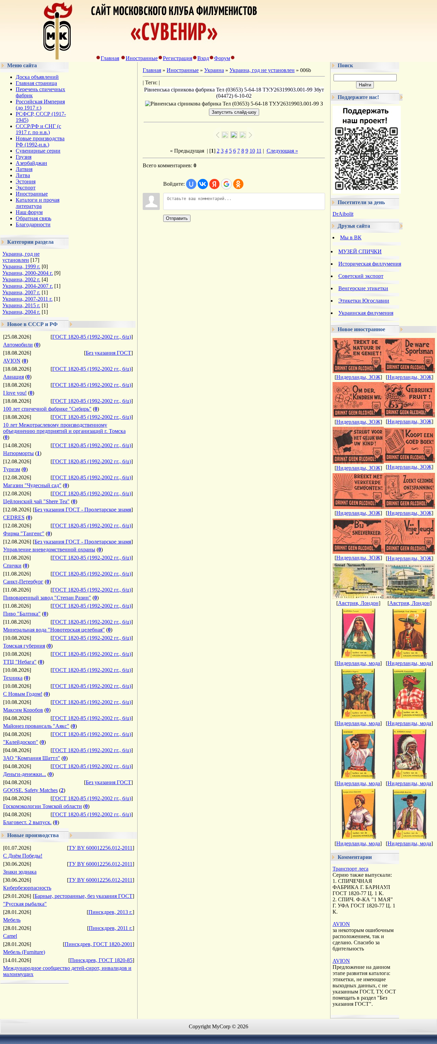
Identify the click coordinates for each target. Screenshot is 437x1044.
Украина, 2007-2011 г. (27, 299)
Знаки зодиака (20, 872)
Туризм (11, 469)
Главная (110, 58)
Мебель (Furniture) (24, 952)
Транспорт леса (350, 869)
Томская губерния (24, 646)
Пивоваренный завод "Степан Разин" (47, 598)
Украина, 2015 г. (21, 305)
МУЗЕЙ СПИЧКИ (360, 251)
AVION (11, 361)
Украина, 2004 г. (21, 312)
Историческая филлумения (369, 264)
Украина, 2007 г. (21, 292)
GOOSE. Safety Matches (30, 790)
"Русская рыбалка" (25, 904)
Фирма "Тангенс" (23, 533)
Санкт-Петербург (23, 581)
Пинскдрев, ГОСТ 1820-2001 (98, 944)
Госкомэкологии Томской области (42, 806)
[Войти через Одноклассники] (238, 184)
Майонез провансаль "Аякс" (36, 726)
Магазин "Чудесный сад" (32, 485)
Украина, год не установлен (21, 257)
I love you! (15, 393)
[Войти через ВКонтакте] (203, 184)
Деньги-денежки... (24, 774)
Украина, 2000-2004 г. (27, 273)
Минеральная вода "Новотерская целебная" (54, 630)
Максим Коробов (23, 710)
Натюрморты (18, 453)
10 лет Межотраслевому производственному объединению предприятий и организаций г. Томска (64, 428)
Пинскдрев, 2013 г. (110, 912)
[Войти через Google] (226, 184)
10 (252, 151)
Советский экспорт (360, 276)
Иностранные (142, 58)
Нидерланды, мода (358, 663)
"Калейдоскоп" (20, 742)
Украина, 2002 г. (21, 279)
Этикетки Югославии (363, 301)
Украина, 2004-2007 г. (27, 286)
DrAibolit (343, 214)
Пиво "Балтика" (22, 614)
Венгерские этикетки (363, 288)
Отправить (177, 218)
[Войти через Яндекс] (214, 184)
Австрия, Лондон (358, 603)
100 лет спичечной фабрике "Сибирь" (47, 409)
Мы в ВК (351, 237)
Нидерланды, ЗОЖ (358, 377)
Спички (12, 565)
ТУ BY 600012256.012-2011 (100, 848)
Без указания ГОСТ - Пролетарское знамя (82, 509)
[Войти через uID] (191, 184)
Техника (13, 678)
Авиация (13, 377)
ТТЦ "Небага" (20, 662)
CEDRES (14, 517)
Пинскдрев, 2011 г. (110, 928)
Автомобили (18, 345)
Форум (222, 58)
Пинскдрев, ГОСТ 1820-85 (101, 960)
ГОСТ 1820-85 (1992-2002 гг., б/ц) (91, 337)
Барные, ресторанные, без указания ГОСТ (83, 896)
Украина (214, 70)
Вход (203, 58)
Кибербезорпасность (27, 888)
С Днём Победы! (22, 856)
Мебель (11, 920)
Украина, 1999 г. (21, 266)
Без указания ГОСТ (108, 353)
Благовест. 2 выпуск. (27, 822)
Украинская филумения (365, 313)
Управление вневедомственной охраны (49, 549)
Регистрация (177, 58)
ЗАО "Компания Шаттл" (31, 758)
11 (259, 151)
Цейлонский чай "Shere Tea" (36, 501)
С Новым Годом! (22, 694)
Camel (10, 936)
